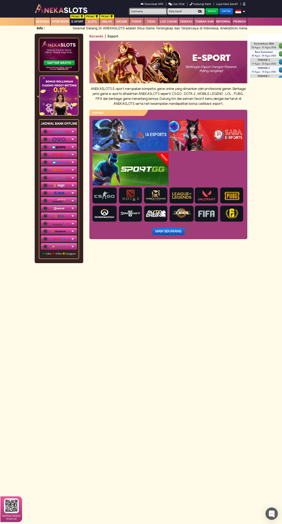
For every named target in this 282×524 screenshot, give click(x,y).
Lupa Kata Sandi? (227, 4)
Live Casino (168, 21)
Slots (92, 21)
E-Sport (77, 21)
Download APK (154, 4)
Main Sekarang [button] (168, 231)
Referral (223, 21)
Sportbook (60, 21)
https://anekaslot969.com (231, 485)
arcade (121, 21)
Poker (136, 21)
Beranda (42, 21)
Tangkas (186, 21)
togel (151, 21)
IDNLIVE (107, 21)
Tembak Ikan (204, 21)
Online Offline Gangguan (60, 253)
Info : (41, 28)
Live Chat (178, 4)
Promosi (239, 21)
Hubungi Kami (202, 4)
